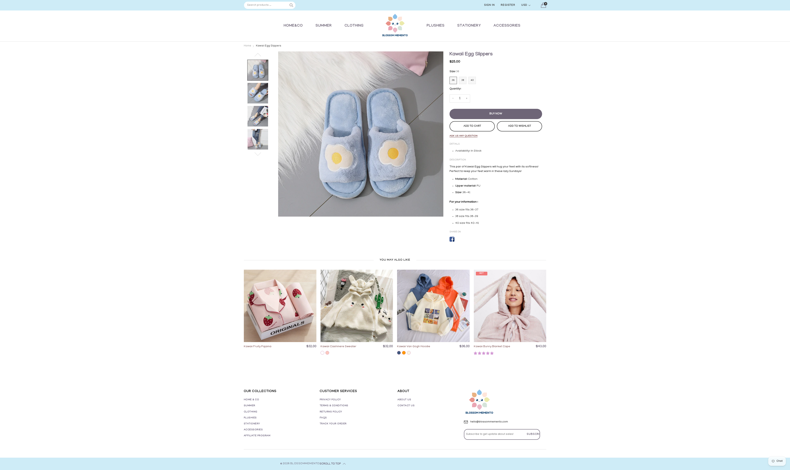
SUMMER (324, 26)
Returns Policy (331, 412)
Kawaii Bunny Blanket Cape (492, 346)
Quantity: (455, 89)
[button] (484, 354)
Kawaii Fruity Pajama (257, 346)
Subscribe (535, 434)
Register (508, 5)
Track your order (333, 423)
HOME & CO (251, 399)
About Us (404, 399)
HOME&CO (293, 26)
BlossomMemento (304, 463)
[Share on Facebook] (452, 239)
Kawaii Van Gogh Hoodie (413, 346)
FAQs (323, 418)
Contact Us (406, 405)
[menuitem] (293, 26)
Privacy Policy (330, 399)
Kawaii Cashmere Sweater (338, 346)
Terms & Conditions (334, 405)
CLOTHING (354, 26)
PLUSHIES (436, 26)
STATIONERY (469, 26)
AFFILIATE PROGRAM (257, 435)
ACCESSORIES (507, 26)
